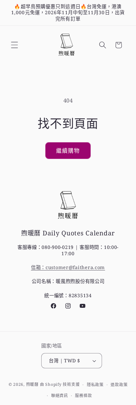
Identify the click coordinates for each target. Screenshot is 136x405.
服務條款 (83, 395)
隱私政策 (95, 384)
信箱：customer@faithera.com (68, 267)
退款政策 (119, 384)
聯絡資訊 (59, 395)
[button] (14, 45)
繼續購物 (68, 150)
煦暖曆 (32, 384)
